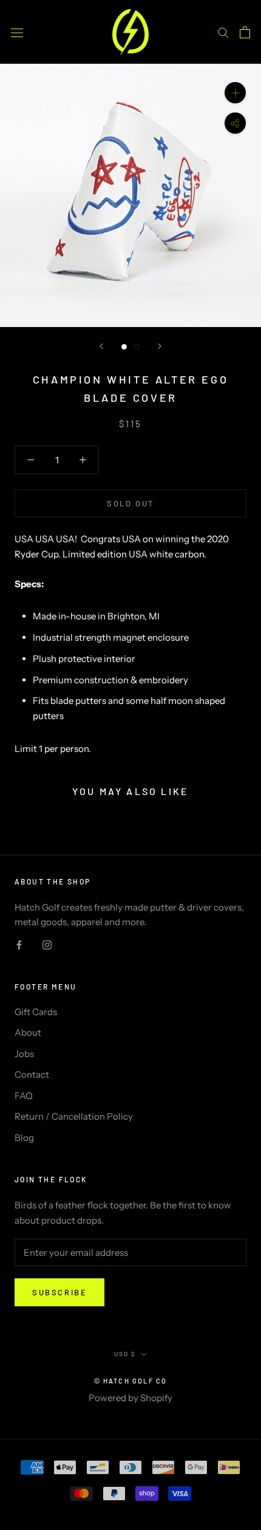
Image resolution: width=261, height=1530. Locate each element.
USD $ (125, 1353)
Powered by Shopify (130, 1398)
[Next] (159, 346)
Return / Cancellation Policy (74, 1116)
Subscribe (59, 1292)
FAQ (24, 1095)
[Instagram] (47, 944)
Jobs (24, 1054)
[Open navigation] (17, 31)
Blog (24, 1137)
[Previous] (101, 346)
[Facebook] (19, 944)
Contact (32, 1074)
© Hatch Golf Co (131, 1381)
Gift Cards (36, 1012)
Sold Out (130, 503)
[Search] (223, 32)
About (28, 1032)
